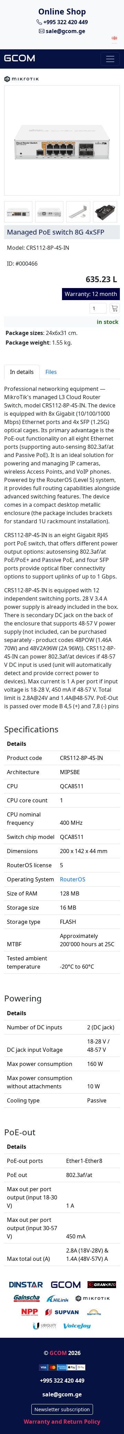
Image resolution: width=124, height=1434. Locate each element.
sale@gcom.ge (64, 31)
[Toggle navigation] (110, 59)
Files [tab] (51, 372)
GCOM (58, 1353)
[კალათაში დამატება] (115, 308)
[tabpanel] (62, 822)
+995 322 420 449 (65, 22)
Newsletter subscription (62, 1409)
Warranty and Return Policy (62, 1421)
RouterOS (72, 879)
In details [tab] (22, 372)
